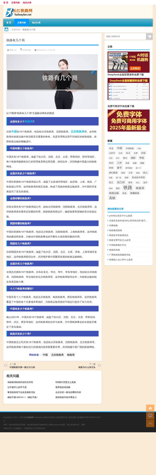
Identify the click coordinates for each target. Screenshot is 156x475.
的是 (110, 177)
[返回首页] (149, 408)
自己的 (121, 182)
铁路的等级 (114, 249)
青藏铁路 (134, 193)
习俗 (139, 148)
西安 (130, 182)
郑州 (110, 188)
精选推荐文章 (62, 417)
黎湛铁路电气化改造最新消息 (21, 392)
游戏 (123, 172)
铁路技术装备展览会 (118, 235)
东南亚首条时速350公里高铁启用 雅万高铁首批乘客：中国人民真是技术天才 (129, 220)
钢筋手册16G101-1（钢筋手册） (23, 397)
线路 (126, 177)
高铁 (112, 197)
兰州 (120, 153)
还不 (145, 182)
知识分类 (27, 2)
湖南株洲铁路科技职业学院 (20, 382)
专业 (111, 148)
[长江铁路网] (19, 5)
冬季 (136, 153)
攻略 (142, 162)
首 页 (5, 2)
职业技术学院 (138, 177)
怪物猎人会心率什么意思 (121, 259)
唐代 (125, 157)
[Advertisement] (78, 453)
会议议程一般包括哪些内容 (68, 392)
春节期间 (129, 168)
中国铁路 (130, 148)
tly (15, 50)
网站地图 (72, 417)
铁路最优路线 (115, 230)
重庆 (118, 188)
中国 (14, 131)
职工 (111, 182)
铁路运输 (114, 193)
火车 (131, 172)
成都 (134, 163)
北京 (110, 158)
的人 (145, 172)
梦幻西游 (113, 172)
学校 (141, 157)
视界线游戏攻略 (62, 387)
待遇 (127, 163)
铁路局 (29, 121)
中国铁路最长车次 (117, 244)
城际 (133, 157)
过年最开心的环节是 (17, 387)
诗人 (138, 182)
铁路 (127, 187)
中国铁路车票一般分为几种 (22, 367)
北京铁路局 (77, 131)
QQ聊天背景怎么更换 (65, 382)
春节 (119, 167)
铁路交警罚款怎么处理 (120, 239)
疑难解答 (81, 417)
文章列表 (15, 2)
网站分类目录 (49, 417)
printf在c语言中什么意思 (120, 215)
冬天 (128, 152)
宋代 (111, 162)
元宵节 (112, 153)
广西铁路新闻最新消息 (120, 254)
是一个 (138, 168)
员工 (117, 158)
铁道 (124, 193)
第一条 (118, 177)
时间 (111, 167)
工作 (119, 162)
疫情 (138, 172)
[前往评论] (149, 415)
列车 (143, 152)
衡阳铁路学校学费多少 (66, 397)
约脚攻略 (113, 225)
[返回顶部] (149, 423)
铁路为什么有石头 (87, 367)
